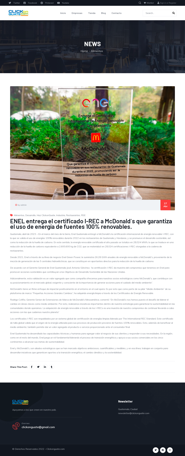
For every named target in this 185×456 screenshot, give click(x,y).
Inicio (63, 13)
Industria (60, 215)
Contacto (117, 13)
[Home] (18, 13)
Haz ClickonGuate (46, 215)
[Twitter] (155, 450)
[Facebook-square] (163, 450)
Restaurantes (73, 215)
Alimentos (97, 51)
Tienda (91, 13)
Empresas (77, 13)
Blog (103, 13)
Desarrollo (30, 215)
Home (84, 51)
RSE (83, 215)
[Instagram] (170, 450)
